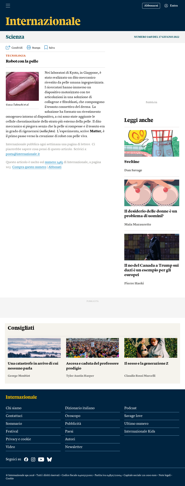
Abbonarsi (151, 5)
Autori (70, 439)
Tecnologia (16, 56)
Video (10, 447)
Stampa (36, 48)
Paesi (69, 431)
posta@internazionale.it (23, 154)
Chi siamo (13, 408)
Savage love (133, 416)
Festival (12, 431)
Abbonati (54, 167)
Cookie (10, 478)
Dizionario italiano (80, 408)
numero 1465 (54, 162)
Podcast (130, 408)
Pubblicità (73, 424)
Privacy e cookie (18, 439)
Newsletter (74, 447)
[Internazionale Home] (22, 397)
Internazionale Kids (139, 431)
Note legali (165, 475)
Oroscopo (72, 416)
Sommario (14, 424)
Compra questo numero (29, 167)
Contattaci (14, 416)
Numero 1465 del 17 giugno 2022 (156, 37)
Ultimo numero (136, 424)
